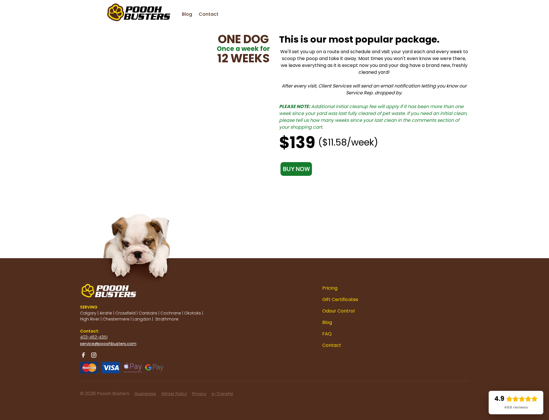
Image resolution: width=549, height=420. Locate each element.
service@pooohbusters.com (108, 344)
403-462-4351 (94, 337)
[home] (127, 8)
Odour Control (338, 311)
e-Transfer (222, 394)
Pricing (329, 288)
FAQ (327, 334)
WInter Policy (174, 394)
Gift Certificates (340, 299)
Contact (208, 14)
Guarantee (145, 394)
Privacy (199, 394)
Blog (187, 14)
